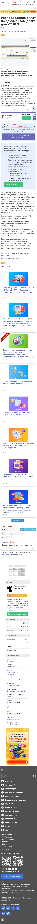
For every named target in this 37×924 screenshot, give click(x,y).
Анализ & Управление (14, 792)
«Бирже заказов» (12, 153)
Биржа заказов (11, 822)
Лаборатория (10, 789)
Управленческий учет (14, 719)
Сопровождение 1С (13, 796)
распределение (9, 258)
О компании (6, 834)
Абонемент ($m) (12, 725)
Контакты (5, 849)
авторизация (17, 555)
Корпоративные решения (15, 800)
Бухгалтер (10, 674)
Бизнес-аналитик (13, 672)
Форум (8, 826)
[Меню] (3, 3)
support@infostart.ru (10, 871)
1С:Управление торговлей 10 (16, 691)
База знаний (10, 785)
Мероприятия (11, 815)
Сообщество (6, 837)
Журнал (8, 781)
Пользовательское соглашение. (13, 890)
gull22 (7, 542)
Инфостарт (5, 255)
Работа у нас (6, 847)
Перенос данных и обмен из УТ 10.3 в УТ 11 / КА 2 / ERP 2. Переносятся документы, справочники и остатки (18, 290)
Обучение (9, 804)
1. (2, 542)
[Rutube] (8, 914)
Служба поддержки (13, 854)
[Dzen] (18, 908)
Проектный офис (12, 811)
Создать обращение (12, 876)
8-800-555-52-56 (9, 869)
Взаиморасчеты (12, 667)
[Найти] (34, 776)
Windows (10, 697)
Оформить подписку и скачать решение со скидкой (18, 136)
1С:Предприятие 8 (13, 685)
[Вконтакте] (8, 908)
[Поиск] (8, 3)
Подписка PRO (7, 839)
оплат (18, 258)
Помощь (4, 844)
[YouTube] (3, 914)
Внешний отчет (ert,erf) (15, 680)
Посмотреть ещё (18, 520)
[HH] (13, 908)
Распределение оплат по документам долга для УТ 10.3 (18, 21)
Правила (5, 842)
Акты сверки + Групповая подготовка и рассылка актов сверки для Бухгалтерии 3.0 (18, 445)
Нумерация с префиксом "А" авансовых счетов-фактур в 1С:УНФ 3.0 (18, 476)
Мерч (7, 830)
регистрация (7, 555)
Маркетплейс (11, 807)
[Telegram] (3, 908)
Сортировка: (12, 534)
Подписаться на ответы (10, 530)
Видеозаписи (10, 819)
